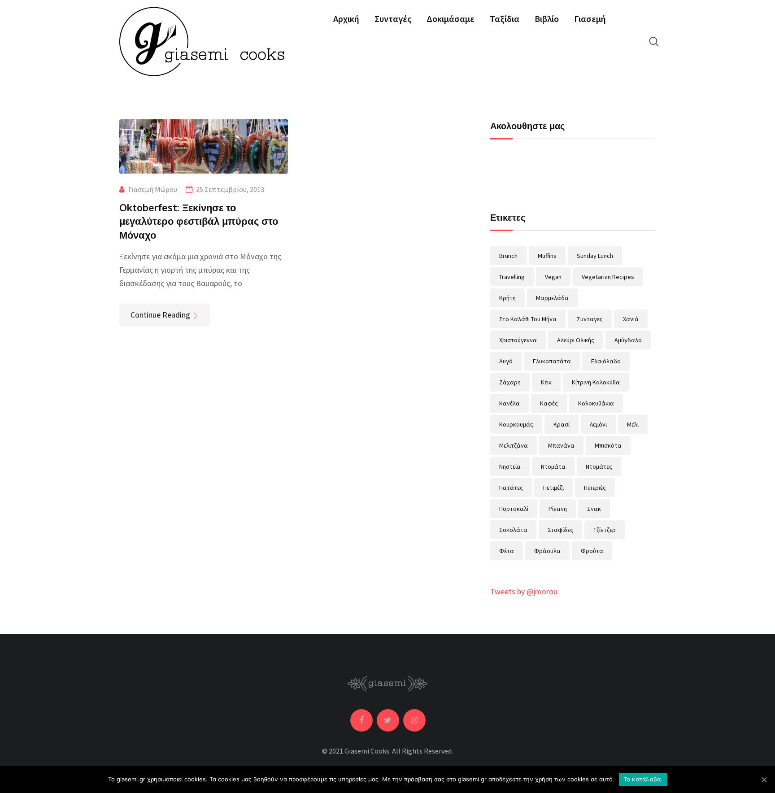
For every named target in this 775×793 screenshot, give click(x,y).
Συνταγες (590, 319)
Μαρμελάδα (552, 298)
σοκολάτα (513, 530)
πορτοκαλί (513, 509)
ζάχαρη (510, 382)
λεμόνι (598, 424)
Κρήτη (507, 298)
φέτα (506, 551)
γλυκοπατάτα (552, 361)
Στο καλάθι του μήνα (528, 319)
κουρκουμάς (516, 424)
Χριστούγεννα (518, 340)
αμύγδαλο (628, 340)
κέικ (546, 382)
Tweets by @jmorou (523, 591)
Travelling (512, 277)
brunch (508, 256)
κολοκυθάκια (596, 403)
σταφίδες (560, 530)
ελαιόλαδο (606, 361)
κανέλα (509, 403)
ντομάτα (553, 466)
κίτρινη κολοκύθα (596, 382)
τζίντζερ (604, 530)
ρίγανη (558, 509)
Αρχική (346, 18)
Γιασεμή (590, 18)
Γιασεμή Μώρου (152, 189)
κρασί (561, 424)
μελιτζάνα (513, 445)
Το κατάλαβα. (643, 779)
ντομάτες (599, 466)
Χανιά (631, 319)
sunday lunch (595, 256)
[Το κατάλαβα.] (763, 779)
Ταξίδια (504, 18)
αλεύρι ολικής (575, 340)
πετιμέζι (553, 488)
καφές (549, 403)
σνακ (594, 509)
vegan (553, 277)
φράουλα (547, 551)
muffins (547, 256)
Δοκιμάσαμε (451, 18)
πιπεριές (595, 488)
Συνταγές (392, 18)
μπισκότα (608, 445)
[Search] (654, 41)
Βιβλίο (547, 18)
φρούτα (592, 551)
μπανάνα (561, 445)
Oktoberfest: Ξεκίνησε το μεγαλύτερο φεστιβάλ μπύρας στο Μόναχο (198, 221)
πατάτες (511, 488)
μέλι (633, 424)
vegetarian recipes (608, 277)
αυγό (506, 361)
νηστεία (510, 466)
